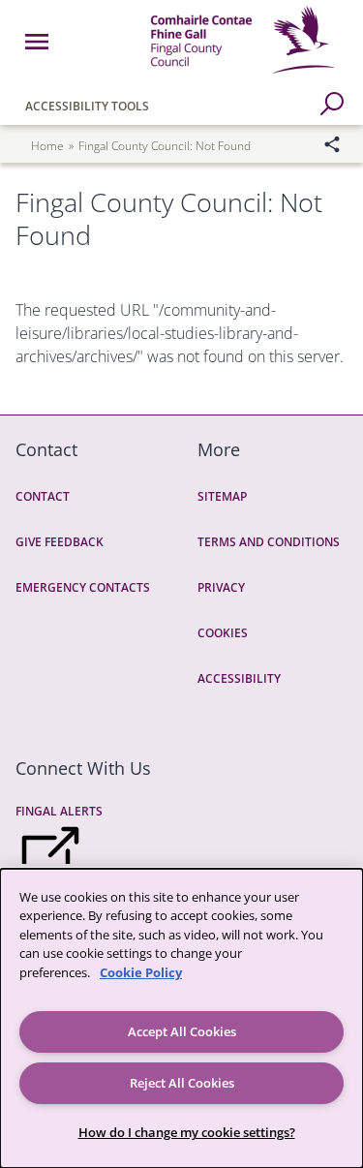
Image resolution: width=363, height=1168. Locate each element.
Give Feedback (59, 542)
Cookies (222, 633)
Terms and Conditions (268, 542)
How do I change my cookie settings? (186, 1132)
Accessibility (239, 678)
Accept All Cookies (182, 1031)
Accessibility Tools (87, 106)
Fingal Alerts (59, 811)
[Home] (242, 76)
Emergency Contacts (82, 587)
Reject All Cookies (182, 1082)
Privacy (221, 587)
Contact (42, 496)
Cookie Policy (141, 972)
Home (47, 146)
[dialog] (181, 1018)
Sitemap (222, 496)
